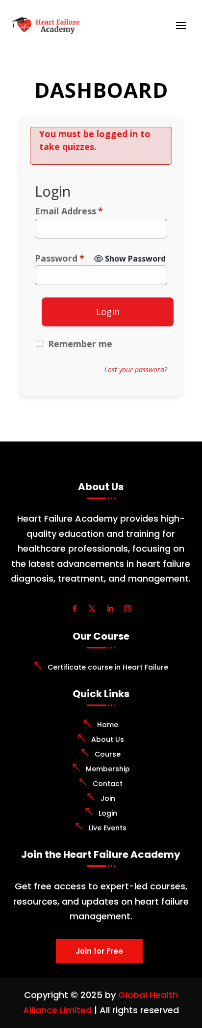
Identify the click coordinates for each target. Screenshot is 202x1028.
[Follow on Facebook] (74, 609)
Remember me (80, 344)
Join (108, 798)
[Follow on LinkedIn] (110, 609)
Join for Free (99, 951)
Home (107, 725)
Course (108, 754)
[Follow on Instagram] (127, 609)
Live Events (107, 828)
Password (59, 258)
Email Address (69, 211)
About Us (107, 739)
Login (108, 312)
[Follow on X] (92, 609)
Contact (108, 784)
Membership (108, 769)
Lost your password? (135, 369)
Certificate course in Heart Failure (108, 667)
